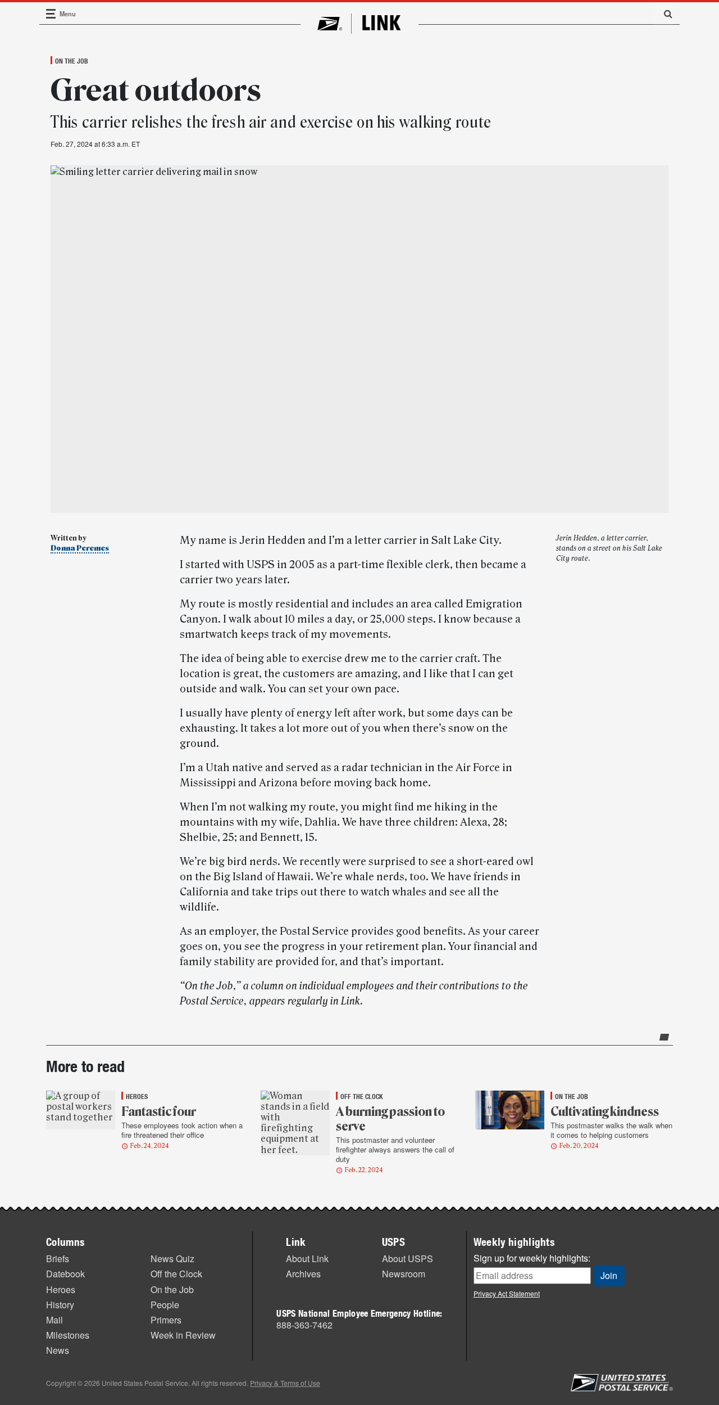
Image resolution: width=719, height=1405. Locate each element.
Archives (303, 1273)
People (165, 1304)
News (57, 1350)
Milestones (67, 1335)
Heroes (60, 1289)
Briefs (57, 1258)
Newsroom (403, 1273)
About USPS (407, 1258)
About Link (307, 1258)
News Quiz (172, 1258)
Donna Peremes (80, 548)
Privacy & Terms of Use (285, 1383)
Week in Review (183, 1335)
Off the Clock (176, 1273)
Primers (166, 1319)
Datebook (65, 1273)
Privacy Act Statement (507, 1293)
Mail (54, 1319)
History (60, 1304)
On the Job (71, 60)
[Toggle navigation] (51, 14)
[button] (664, 13)
